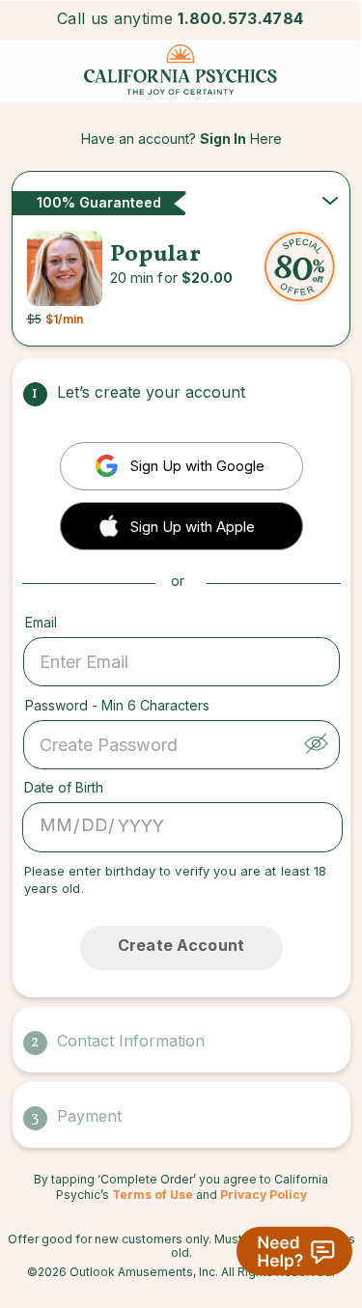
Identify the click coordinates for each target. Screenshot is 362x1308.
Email (41, 622)
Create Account (181, 945)
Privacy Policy (263, 1194)
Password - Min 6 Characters (117, 705)
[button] (181, 524)
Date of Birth (63, 787)
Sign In (223, 138)
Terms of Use (152, 1194)
